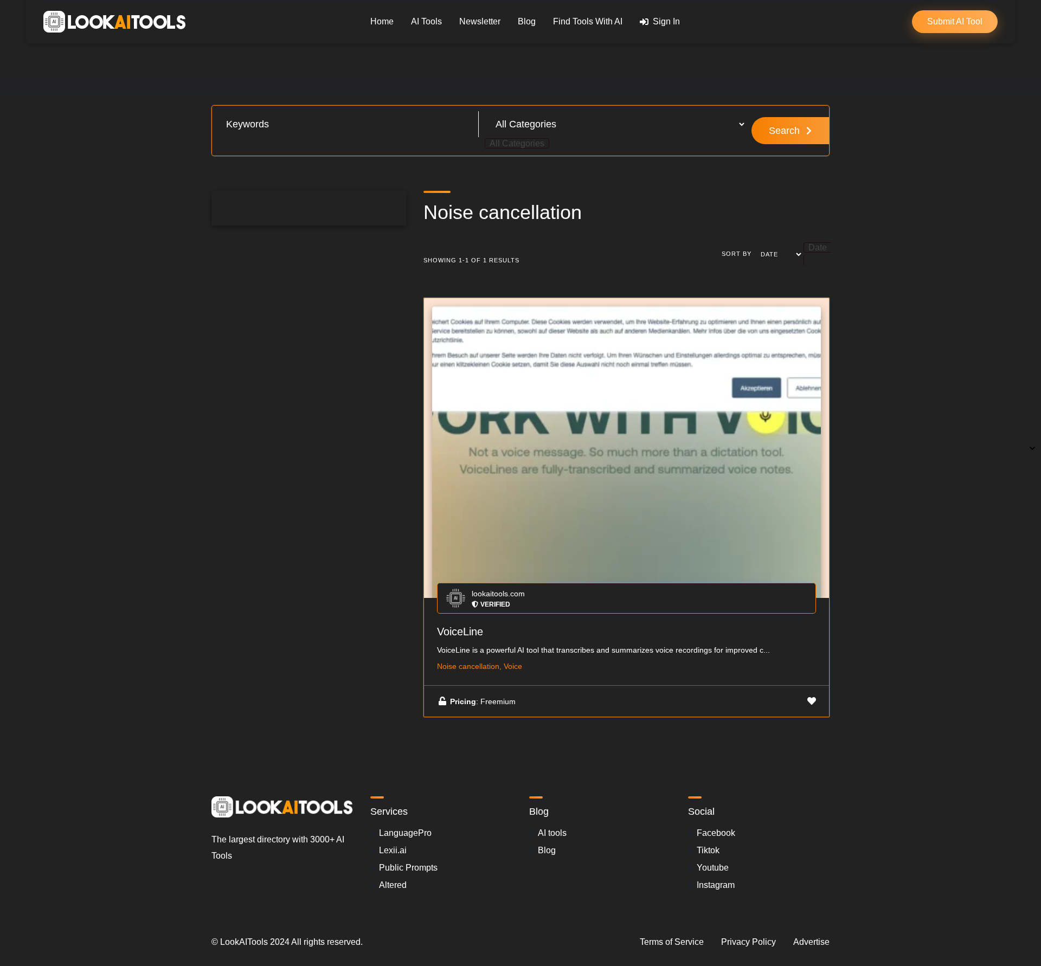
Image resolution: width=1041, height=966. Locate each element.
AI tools (552, 833)
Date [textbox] (817, 247)
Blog (527, 21)
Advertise (811, 941)
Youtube (713, 867)
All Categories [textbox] (517, 143)
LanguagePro (405, 833)
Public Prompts (408, 867)
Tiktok (708, 850)
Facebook (716, 833)
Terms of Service (672, 941)
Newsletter (479, 21)
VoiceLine (460, 631)
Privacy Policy (748, 941)
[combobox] (517, 143)
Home (382, 21)
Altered (393, 885)
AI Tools (426, 21)
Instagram (716, 885)
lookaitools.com (498, 593)
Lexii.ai (393, 850)
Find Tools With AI (587, 21)
